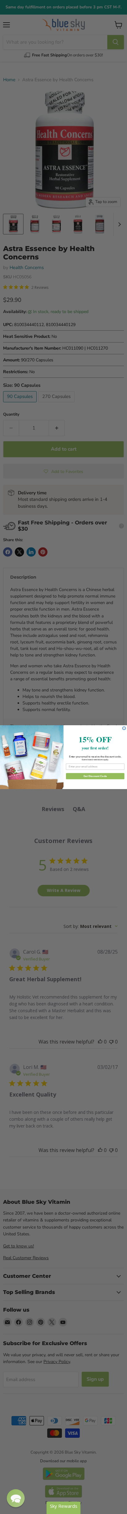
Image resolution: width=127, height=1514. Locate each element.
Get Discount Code (95, 776)
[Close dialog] (124, 728)
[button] (16, 1498)
